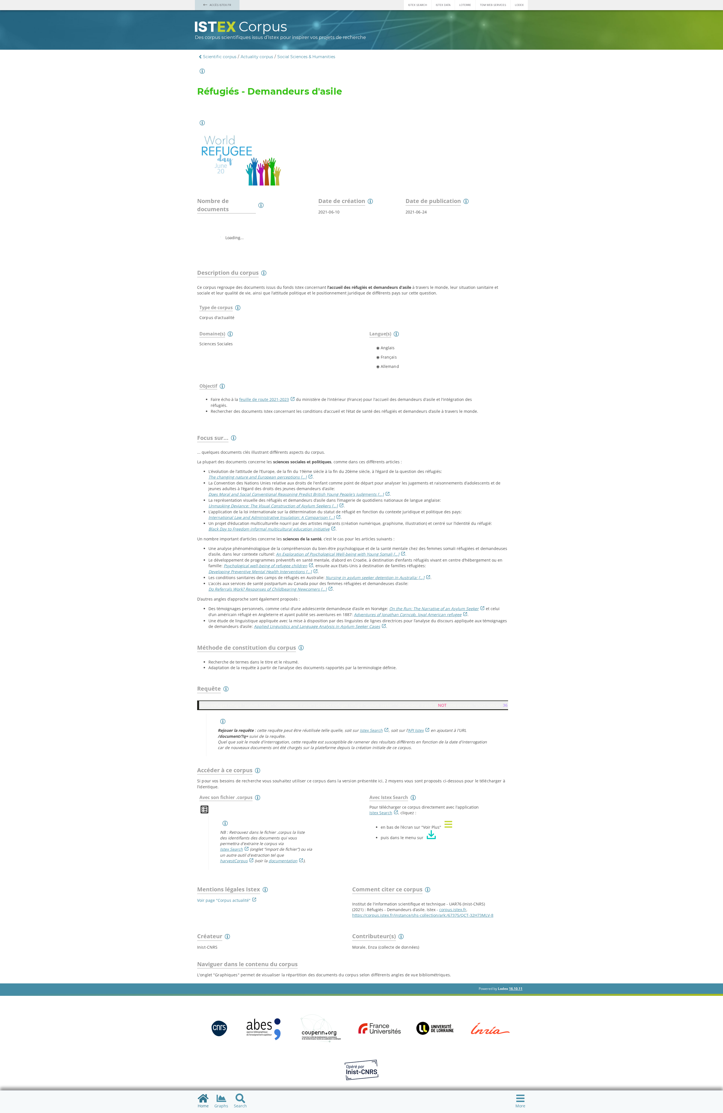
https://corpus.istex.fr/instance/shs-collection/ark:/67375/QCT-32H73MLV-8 (422, 915)
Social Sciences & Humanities (306, 56)
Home (203, 1105)
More (520, 1105)
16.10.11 (515, 988)
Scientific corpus (219, 56)
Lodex (519, 4)
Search (240, 1105)
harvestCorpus (234, 860)
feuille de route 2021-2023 (264, 399)
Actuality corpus (257, 56)
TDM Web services (493, 4)
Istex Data (443, 4)
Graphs (221, 1105)
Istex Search (417, 4)
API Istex (416, 730)
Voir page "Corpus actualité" (224, 900)
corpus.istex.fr (452, 909)
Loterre (465, 4)
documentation (283, 860)
